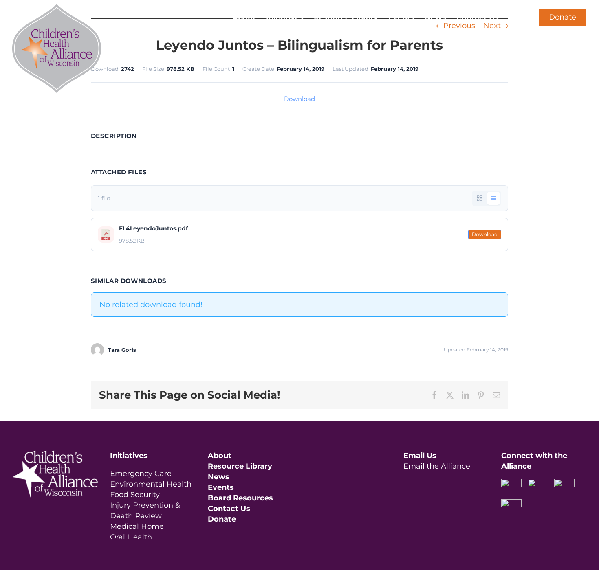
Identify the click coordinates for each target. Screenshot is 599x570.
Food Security (135, 494)
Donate (562, 17)
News (218, 476)
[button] (512, 17)
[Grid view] (479, 198)
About (219, 455)
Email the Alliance (436, 466)
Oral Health (131, 537)
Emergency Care (141, 473)
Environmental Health (151, 484)
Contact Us (229, 508)
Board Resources (240, 497)
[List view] (493, 198)
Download (299, 99)
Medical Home (137, 526)
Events (221, 487)
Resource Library (240, 466)
